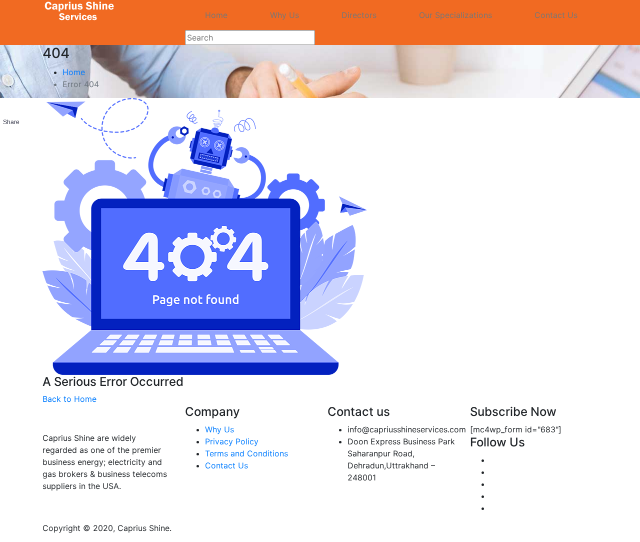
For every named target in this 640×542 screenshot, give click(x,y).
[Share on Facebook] (11, 138)
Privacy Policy (231, 441)
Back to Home (69, 399)
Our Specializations (455, 15)
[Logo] (80, 12)
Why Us (284, 15)
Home (216, 15)
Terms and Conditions (246, 453)
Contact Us (556, 15)
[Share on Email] (11, 178)
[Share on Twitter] (11, 158)
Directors (359, 15)
